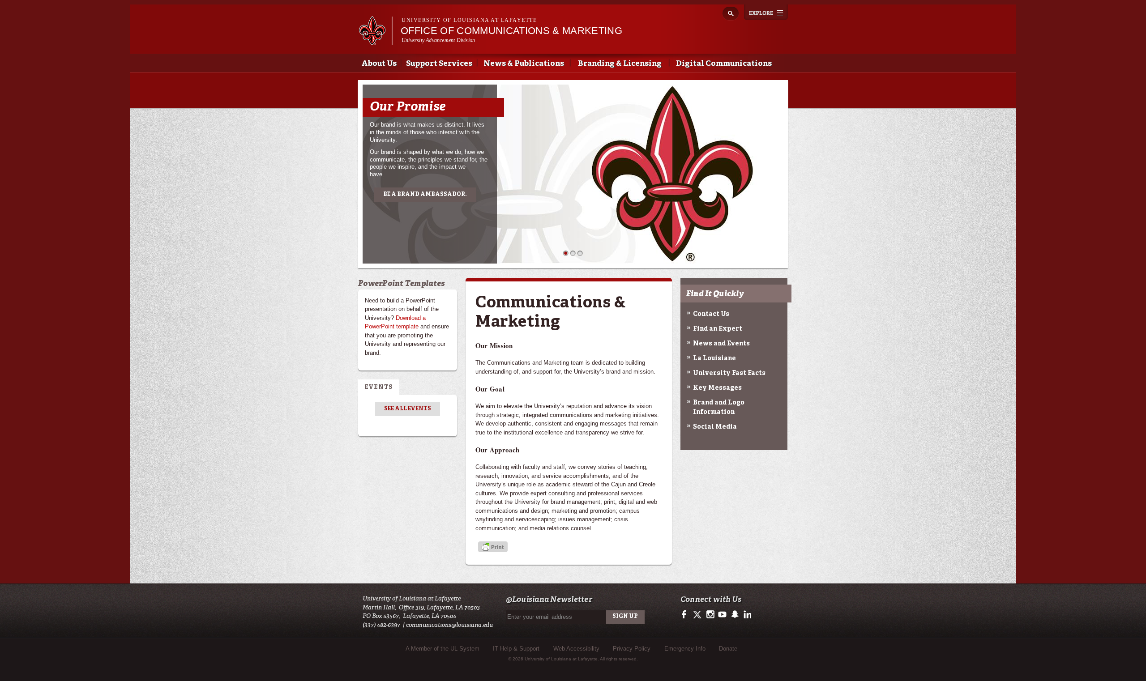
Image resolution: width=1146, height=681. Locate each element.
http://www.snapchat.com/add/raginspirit (734, 614)
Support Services (439, 64)
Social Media (715, 427)
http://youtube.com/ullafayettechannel (722, 614)
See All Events (407, 409)
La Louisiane (714, 358)
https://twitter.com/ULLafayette (698, 614)
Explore (766, 12)
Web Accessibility (576, 648)
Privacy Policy (631, 648)
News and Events (721, 343)
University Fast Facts (729, 373)
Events (378, 387)
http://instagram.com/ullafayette (710, 614)
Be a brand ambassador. (425, 194)
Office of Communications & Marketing (511, 30)
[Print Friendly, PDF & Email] (493, 548)
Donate (728, 648)
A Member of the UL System (442, 648)
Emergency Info (685, 648)
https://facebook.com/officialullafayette (686, 614)
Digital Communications (724, 64)
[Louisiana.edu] (375, 41)
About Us (379, 64)
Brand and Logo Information (718, 407)
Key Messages (717, 388)
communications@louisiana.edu (449, 625)
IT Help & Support (516, 648)
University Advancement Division (438, 40)
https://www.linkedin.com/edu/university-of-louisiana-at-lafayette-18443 (746, 614)
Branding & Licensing (620, 64)
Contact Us (711, 314)
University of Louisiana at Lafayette (469, 20)
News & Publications (523, 64)
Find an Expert (717, 329)
